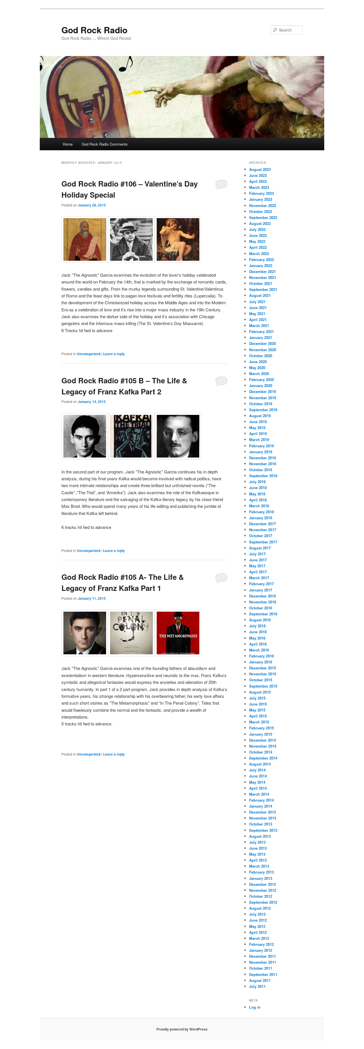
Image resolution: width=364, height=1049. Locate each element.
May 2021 (257, 313)
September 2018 (263, 475)
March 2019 (259, 439)
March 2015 (259, 722)
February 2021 (261, 331)
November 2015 (262, 673)
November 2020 (262, 349)
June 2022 (258, 235)
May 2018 (257, 493)
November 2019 (262, 397)
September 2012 (263, 902)
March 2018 (259, 505)
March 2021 (259, 325)
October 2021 (260, 283)
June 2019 (258, 421)
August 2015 (260, 692)
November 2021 (262, 277)
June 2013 (258, 848)
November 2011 (262, 962)
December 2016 (262, 596)
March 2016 (259, 650)
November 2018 (262, 463)
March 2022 (259, 253)
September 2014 (263, 758)
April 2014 (258, 788)
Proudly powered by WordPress (182, 1029)
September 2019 (263, 409)
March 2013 (259, 866)
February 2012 (261, 944)
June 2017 (258, 559)
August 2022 (260, 223)
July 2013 (257, 842)
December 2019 (262, 391)
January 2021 (260, 337)
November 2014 (262, 746)
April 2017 (258, 571)
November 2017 (262, 529)
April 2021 (258, 319)
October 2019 (260, 403)
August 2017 (260, 548)
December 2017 (262, 523)
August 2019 (260, 415)
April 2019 (258, 433)
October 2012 (260, 896)
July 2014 (257, 770)
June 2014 (258, 776)
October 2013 (260, 824)
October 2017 (260, 535)
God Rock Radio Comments (105, 144)
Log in (254, 1007)
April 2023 (258, 181)
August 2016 (260, 619)
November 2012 (262, 890)
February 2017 (261, 583)
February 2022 (261, 259)
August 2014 (260, 764)
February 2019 (261, 445)
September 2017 (263, 542)
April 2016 (258, 644)
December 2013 (262, 812)
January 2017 (260, 590)
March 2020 (259, 373)
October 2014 (260, 752)
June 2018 (258, 487)
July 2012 (257, 914)
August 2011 (260, 980)
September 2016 (263, 613)
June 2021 (258, 307)
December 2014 (262, 740)
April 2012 (258, 932)
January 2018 (260, 517)
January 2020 (260, 385)
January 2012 (260, 950)
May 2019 (257, 427)
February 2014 (261, 800)
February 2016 (261, 656)
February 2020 (261, 379)
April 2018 (258, 499)
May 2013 (257, 854)
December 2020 (262, 343)
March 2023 (259, 187)
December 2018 (262, 457)
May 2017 (257, 565)
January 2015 (260, 734)
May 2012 (257, 926)
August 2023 (260, 169)
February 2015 (261, 728)
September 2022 (263, 217)
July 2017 (257, 553)
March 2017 (259, 577)
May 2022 (257, 241)
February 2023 (261, 193)
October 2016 (260, 608)
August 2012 (260, 908)
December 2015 (262, 668)
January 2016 (260, 662)
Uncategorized (88, 353)
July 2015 (257, 698)
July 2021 (257, 301)
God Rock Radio (94, 30)
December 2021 (262, 271)
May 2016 (257, 638)
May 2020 (257, 367)
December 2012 (262, 884)
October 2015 (260, 679)
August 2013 (260, 836)
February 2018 (261, 511)
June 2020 (258, 361)
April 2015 (258, 716)
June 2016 (258, 631)
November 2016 (262, 602)
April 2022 (258, 247)
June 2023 (258, 175)
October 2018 (260, 469)
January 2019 (260, 451)
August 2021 (260, 295)
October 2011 (260, 968)
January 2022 (260, 265)
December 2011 (262, 956)
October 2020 (260, 355)
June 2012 (258, 920)
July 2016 (257, 625)
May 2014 (257, 782)
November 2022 (262, 205)
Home (68, 144)
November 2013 (262, 818)
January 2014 (260, 806)
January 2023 (260, 199)
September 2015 (263, 686)
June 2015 (258, 704)
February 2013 (261, 872)
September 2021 (263, 289)
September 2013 (263, 830)
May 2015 (257, 710)
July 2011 (257, 986)
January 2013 (260, 878)
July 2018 (257, 481)
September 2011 (263, 974)
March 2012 (259, 938)
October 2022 (260, 211)
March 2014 (259, 794)
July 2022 (257, 229)
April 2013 (258, 860)
